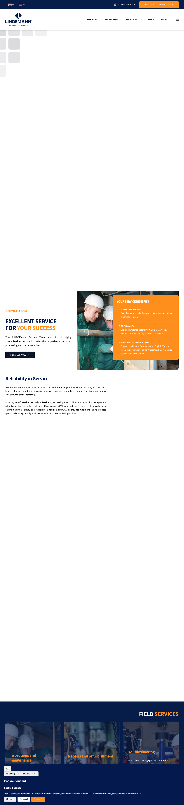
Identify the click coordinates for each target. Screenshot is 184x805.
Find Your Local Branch (126, 4)
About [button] (164, 19)
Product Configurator (157, 4)
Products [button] (92, 19)
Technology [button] (111, 19)
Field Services (18, 355)
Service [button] (130, 19)
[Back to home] (18, 19)
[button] (177, 19)
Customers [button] (147, 19)
